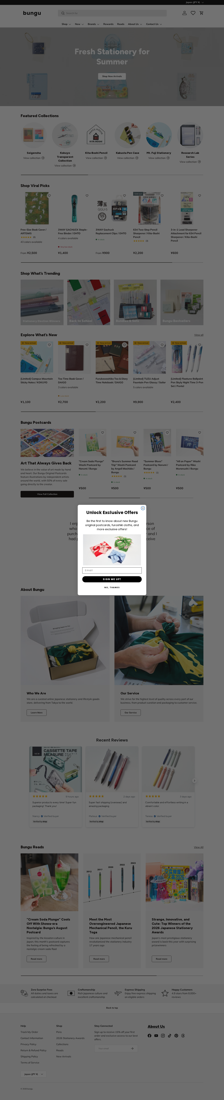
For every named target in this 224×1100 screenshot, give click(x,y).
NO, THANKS (112, 587)
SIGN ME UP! (112, 579)
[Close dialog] (143, 508)
